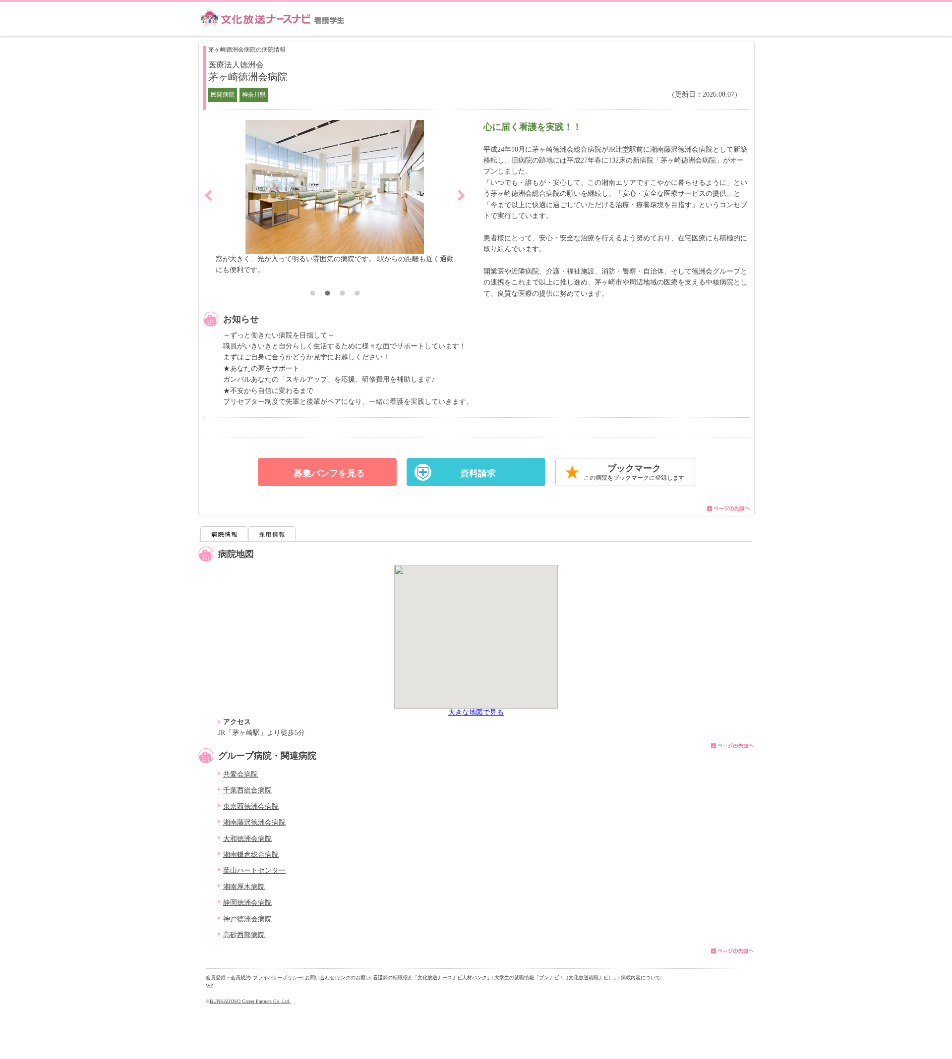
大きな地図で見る (476, 712)
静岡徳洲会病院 (247, 902)
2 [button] (327, 294)
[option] (436, 203)
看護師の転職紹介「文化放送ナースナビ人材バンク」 (432, 977)
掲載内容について (640, 977)
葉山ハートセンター (254, 870)
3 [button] (342, 294)
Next (461, 195)
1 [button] (312, 294)
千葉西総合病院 (247, 790)
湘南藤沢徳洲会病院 (254, 822)
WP (209, 985)
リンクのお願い (353, 977)
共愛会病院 (240, 774)
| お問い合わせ (318, 977)
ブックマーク (634, 472)
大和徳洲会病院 (247, 838)
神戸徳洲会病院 (247, 919)
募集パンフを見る (329, 473)
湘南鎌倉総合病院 (251, 854)
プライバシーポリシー (277, 977)
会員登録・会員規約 (228, 977)
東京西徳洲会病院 (251, 806)
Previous (208, 195)
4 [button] (357, 294)
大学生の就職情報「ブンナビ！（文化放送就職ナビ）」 (556, 977)
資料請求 (478, 473)
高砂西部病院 (244, 935)
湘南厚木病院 (244, 887)
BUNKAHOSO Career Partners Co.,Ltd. (250, 1001)
